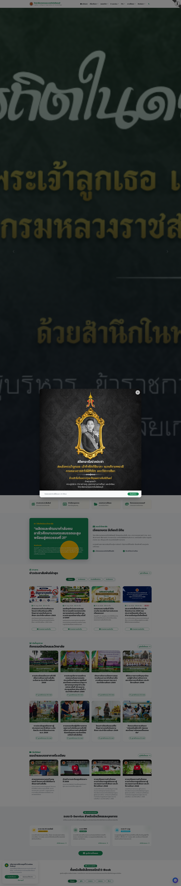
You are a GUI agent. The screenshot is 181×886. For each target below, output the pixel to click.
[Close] (138, 392)
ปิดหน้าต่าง (133, 494)
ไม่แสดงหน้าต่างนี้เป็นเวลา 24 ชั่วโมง (56, 494)
